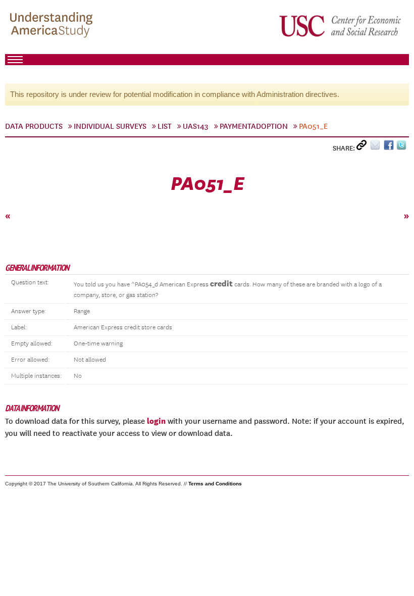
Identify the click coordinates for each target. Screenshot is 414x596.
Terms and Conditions (215, 483)
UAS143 (196, 126)
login (156, 420)
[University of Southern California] (341, 25)
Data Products (34, 126)
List (165, 126)
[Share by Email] (377, 147)
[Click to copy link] (363, 147)
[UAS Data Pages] (53, 25)
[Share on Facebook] (390, 147)
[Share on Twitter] (402, 147)
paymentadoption (254, 126)
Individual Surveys (110, 126)
